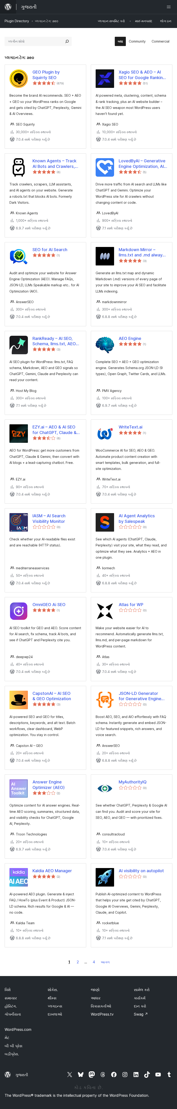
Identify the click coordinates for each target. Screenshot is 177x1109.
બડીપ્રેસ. (12, 1054)
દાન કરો (140, 1006)
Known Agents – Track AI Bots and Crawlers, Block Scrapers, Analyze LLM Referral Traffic (56, 163)
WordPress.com (18, 1029)
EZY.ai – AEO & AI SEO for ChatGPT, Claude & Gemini (54, 430)
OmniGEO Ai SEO (48, 604)
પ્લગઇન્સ (55, 1006)
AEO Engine (130, 338)
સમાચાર (11, 998)
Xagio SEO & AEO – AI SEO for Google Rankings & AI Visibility (143, 75)
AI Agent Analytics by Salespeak (137, 518)
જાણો (95, 989)
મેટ (7, 1037)
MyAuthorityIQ (133, 781)
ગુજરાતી (21, 1074)
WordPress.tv (102, 1014)
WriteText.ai (130, 427)
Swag (141, 1014)
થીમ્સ (52, 998)
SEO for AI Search (49, 249)
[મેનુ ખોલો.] (169, 7)
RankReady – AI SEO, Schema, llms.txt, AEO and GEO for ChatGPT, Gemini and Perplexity (54, 341)
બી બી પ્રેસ (13, 1046)
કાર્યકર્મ (139, 998)
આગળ (105, 962)
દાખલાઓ (55, 1014)
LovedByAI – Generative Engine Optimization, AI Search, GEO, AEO (142, 163)
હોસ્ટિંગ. (11, 1006)
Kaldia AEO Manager (52, 870)
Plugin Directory (17, 21)
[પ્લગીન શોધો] (67, 41)
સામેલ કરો (142, 989)
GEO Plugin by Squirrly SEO (46, 75)
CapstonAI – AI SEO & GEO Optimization (51, 696)
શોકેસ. (53, 989)
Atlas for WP (131, 604)
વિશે (8, 989)
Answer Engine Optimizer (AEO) (48, 784)
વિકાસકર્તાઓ (101, 1006)
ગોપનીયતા (13, 1014)
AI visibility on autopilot (141, 870)
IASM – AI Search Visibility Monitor (48, 518)
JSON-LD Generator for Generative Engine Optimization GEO (140, 696)
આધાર (95, 998)
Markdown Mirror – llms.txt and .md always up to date (142, 252)
